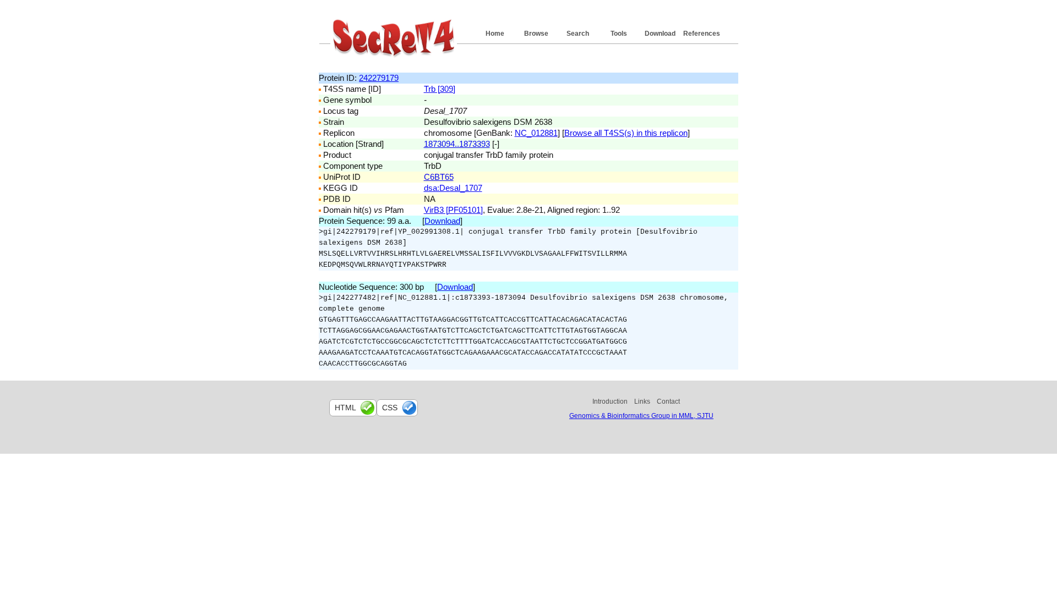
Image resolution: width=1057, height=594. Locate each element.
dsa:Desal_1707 (453, 188)
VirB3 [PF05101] (453, 210)
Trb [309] (439, 89)
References (701, 33)
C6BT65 (439, 177)
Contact (668, 401)
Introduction (610, 401)
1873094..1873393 (457, 143)
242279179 (379, 77)
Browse (536, 33)
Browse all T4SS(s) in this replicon (626, 133)
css (389, 407)
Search (577, 33)
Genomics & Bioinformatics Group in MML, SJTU (641, 416)
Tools (619, 33)
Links (642, 401)
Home (495, 33)
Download (660, 33)
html (345, 407)
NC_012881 (536, 133)
